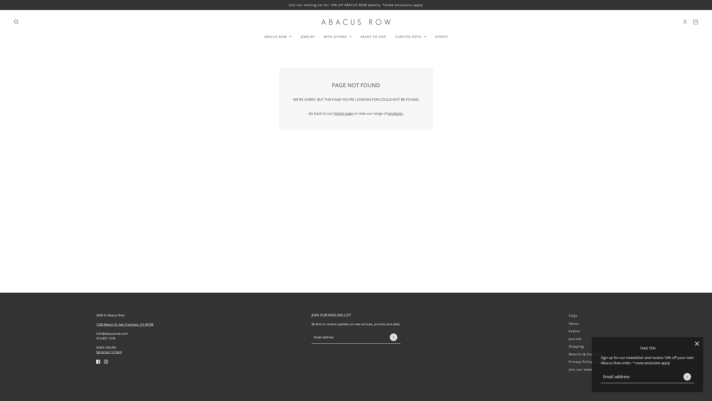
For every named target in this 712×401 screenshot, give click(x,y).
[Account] (685, 22)
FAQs (573, 316)
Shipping (576, 346)
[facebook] (98, 362)
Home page (343, 113)
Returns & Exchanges (586, 354)
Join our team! (581, 369)
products (395, 113)
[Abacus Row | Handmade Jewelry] (356, 22)
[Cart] (696, 22)
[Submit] (687, 376)
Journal (575, 339)
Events (574, 331)
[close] (697, 343)
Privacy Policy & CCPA (587, 362)
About (574, 323)
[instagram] (106, 362)
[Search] (16, 22)
